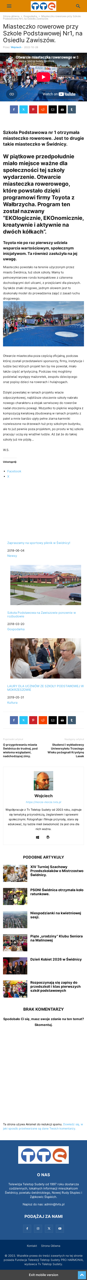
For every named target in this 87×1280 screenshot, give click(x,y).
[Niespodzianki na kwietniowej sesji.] (15, 920)
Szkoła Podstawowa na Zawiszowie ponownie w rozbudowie (41, 614)
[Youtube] (60, 1229)
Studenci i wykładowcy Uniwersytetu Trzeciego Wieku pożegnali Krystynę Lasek (66, 750)
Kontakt (32, 1245)
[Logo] (43, 1163)
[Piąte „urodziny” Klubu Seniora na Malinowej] (15, 943)
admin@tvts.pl (54, 1204)
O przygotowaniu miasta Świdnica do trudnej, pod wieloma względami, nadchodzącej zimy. (20, 750)
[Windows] (37, 837)
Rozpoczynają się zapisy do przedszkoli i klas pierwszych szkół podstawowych (55, 986)
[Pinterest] (33, 109)
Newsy (12, 556)
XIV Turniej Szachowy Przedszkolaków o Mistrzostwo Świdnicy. (56, 871)
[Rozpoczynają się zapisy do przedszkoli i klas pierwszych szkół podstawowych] (15, 989)
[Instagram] (38, 1229)
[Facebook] (14, 109)
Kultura (12, 702)
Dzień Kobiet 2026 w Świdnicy (56, 959)
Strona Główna (50, 1245)
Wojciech (16, 47)
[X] (23, 109)
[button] (9, 6)
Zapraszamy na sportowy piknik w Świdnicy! (38, 543)
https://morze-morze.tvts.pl (43, 802)
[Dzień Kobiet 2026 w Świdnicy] (15, 966)
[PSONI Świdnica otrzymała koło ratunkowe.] (15, 897)
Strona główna (11, 16)
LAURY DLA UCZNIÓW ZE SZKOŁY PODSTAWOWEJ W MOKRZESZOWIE (45, 688)
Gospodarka (30, 16)
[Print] (62, 109)
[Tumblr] (72, 109)
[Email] (53, 109)
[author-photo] (43, 790)
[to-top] (82, 1273)
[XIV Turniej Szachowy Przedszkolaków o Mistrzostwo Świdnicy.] (15, 874)
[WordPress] (48, 837)
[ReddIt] (43, 109)
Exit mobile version (43, 1275)
